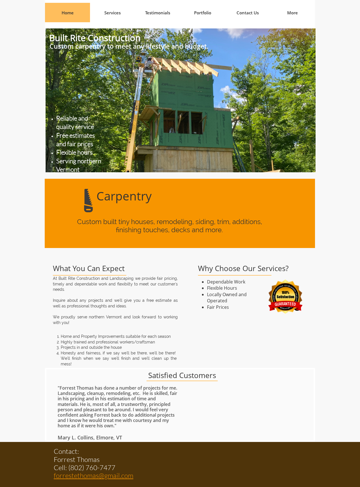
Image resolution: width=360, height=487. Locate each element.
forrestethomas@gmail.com (93, 475)
